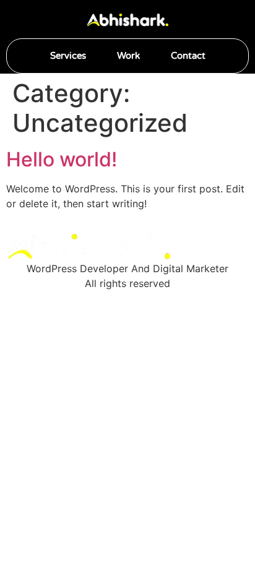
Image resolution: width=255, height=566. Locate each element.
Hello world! (61, 159)
